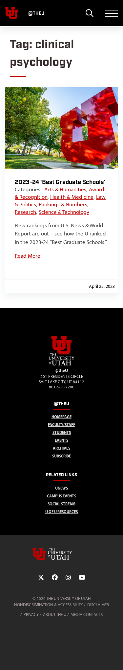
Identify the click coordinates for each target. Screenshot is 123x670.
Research (25, 212)
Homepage (61, 416)
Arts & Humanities (65, 189)
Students (61, 432)
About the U (54, 614)
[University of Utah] (61, 554)
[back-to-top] (115, 657)
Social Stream (61, 503)
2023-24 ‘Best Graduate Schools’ (60, 182)
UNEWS (61, 488)
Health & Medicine (71, 197)
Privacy (31, 614)
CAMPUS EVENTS (61, 495)
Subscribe (61, 456)
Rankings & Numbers (63, 204)
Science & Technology (64, 212)
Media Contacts (87, 614)
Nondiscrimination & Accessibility (48, 604)
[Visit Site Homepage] (62, 364)
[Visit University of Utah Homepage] (11, 13)
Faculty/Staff (61, 424)
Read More (27, 255)
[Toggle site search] (89, 13)
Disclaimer (98, 604)
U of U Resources (61, 511)
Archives (61, 448)
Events (61, 440)
